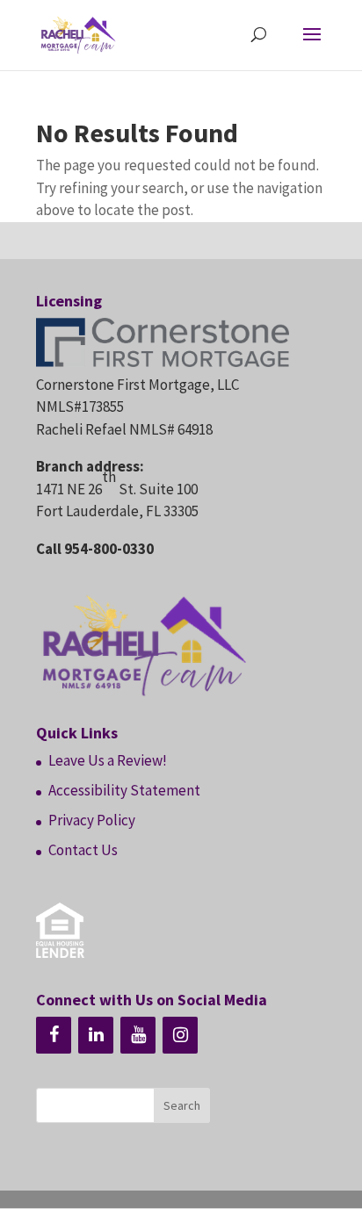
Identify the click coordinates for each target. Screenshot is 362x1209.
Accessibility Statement (124, 790)
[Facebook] (53, 1035)
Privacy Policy (91, 820)
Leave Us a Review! (107, 760)
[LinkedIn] (95, 1035)
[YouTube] (138, 1035)
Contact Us (83, 850)
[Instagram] (180, 1035)
